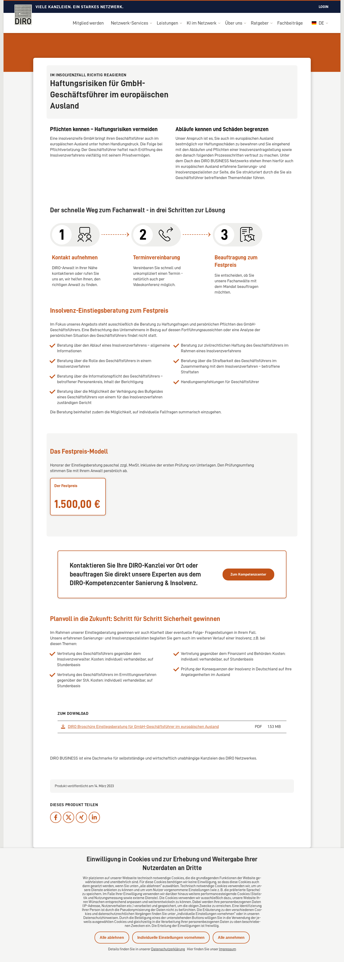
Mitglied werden (88, 23)
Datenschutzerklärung (168, 949)
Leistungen (167, 23)
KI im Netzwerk (201, 23)
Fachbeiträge (290, 23)
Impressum (227, 949)
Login (323, 7)
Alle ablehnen (112, 938)
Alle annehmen (231, 938)
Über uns (233, 23)
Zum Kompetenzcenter (248, 574)
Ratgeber (260, 23)
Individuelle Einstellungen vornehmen (171, 938)
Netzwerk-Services (129, 23)
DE (321, 23)
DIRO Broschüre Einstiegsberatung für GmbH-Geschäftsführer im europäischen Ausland (143, 726)
